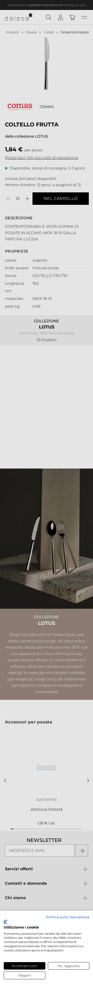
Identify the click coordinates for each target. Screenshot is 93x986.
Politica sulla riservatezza (67, 917)
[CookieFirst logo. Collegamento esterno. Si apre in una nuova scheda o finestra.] (5, 922)
